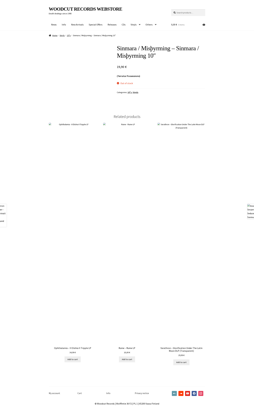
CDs (124, 24)
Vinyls (134, 24)
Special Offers (95, 24)
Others (149, 24)
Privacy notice (142, 393)
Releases (112, 24)
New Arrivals (77, 24)
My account (54, 393)
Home (54, 35)
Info (64, 24)
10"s (69, 35)
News (54, 24)
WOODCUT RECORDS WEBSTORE (85, 9)
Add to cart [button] (72, 359)
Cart (79, 393)
